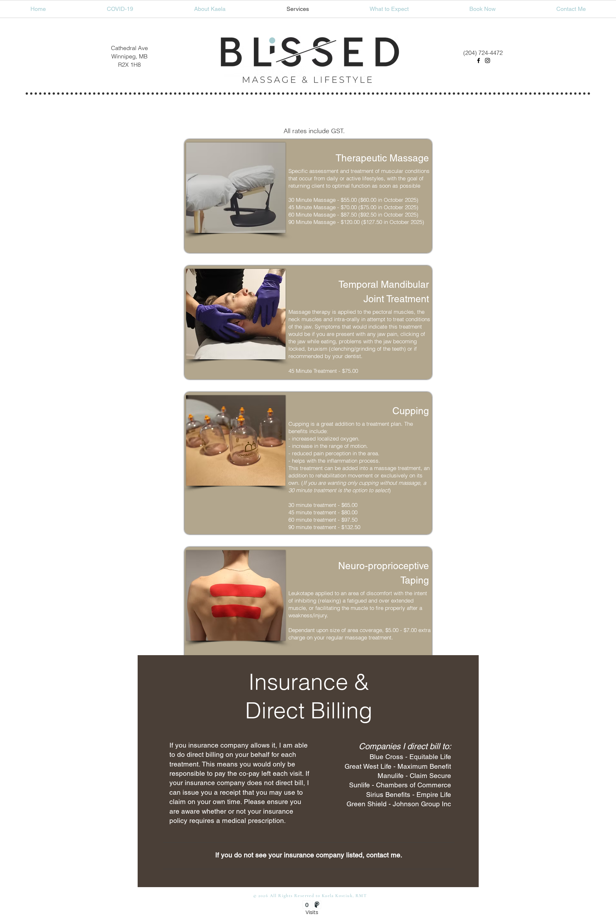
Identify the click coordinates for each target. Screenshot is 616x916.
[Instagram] (487, 60)
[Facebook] (478, 60)
